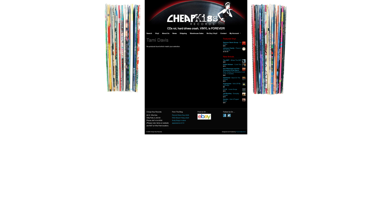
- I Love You (232, 64)
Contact (223, 33)
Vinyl (157, 33)
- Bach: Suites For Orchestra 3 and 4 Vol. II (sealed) (234, 71)
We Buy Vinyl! (212, 33)
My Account (234, 33)
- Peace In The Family (232, 49)
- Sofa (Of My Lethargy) (232, 84)
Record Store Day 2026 (180, 115)
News (174, 33)
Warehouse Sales (196, 33)
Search (149, 33)
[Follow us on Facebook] (224, 115)
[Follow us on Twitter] (229, 115)
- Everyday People (231, 94)
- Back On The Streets (231, 78)
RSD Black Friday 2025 (180, 118)
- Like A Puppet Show (231, 100)
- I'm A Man (232, 43)
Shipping (183, 33)
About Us (165, 33)
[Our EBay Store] (204, 116)
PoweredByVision (241, 131)
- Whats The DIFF (232, 60)
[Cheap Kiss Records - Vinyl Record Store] (196, 13)
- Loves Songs (230, 89)
